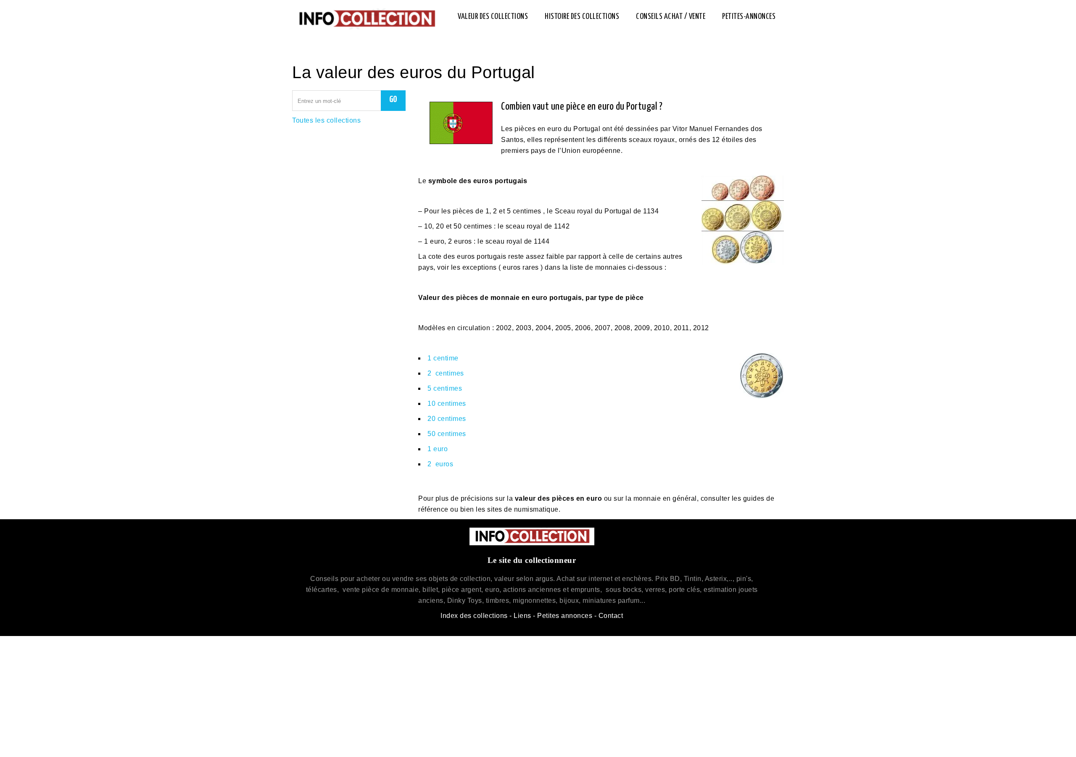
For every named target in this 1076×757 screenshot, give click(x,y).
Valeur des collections (493, 17)
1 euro (437, 448)
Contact (611, 615)
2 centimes (445, 373)
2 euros (440, 464)
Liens (522, 615)
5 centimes (444, 388)
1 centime (443, 358)
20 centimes (446, 418)
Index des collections (474, 615)
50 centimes (446, 433)
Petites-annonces (748, 17)
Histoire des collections (582, 17)
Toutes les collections (326, 120)
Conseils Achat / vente (670, 17)
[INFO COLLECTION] (366, 18)
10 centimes (446, 403)
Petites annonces (564, 615)
